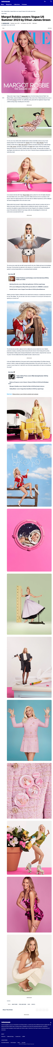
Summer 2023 (24, 96)
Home (2, 11)
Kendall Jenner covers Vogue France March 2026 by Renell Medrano (27, 289)
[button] (42, 1)
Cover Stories (4, 13)
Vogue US (33, 1004)
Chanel (30, 146)
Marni (20, 144)
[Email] (11, 28)
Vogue (29, 1004)
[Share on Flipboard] (9, 28)
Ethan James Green (22, 1004)
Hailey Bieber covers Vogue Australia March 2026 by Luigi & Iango (27, 388)
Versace (15, 99)
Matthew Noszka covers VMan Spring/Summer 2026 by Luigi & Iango (27, 284)
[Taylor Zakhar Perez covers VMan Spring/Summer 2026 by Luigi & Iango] (11, 376)
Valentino (28, 142)
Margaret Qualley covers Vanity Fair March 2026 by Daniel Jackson (27, 386)
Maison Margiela (40, 142)
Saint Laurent (24, 144)
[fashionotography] (5, 1)
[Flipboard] (48, 1022)
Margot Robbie (7, 11)
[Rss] (51, 1022)
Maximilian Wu (6, 23)
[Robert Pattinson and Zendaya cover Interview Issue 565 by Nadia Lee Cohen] (11, 278)
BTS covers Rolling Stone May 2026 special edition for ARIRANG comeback (29, 286)
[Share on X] (6, 28)
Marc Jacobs (13, 146)
